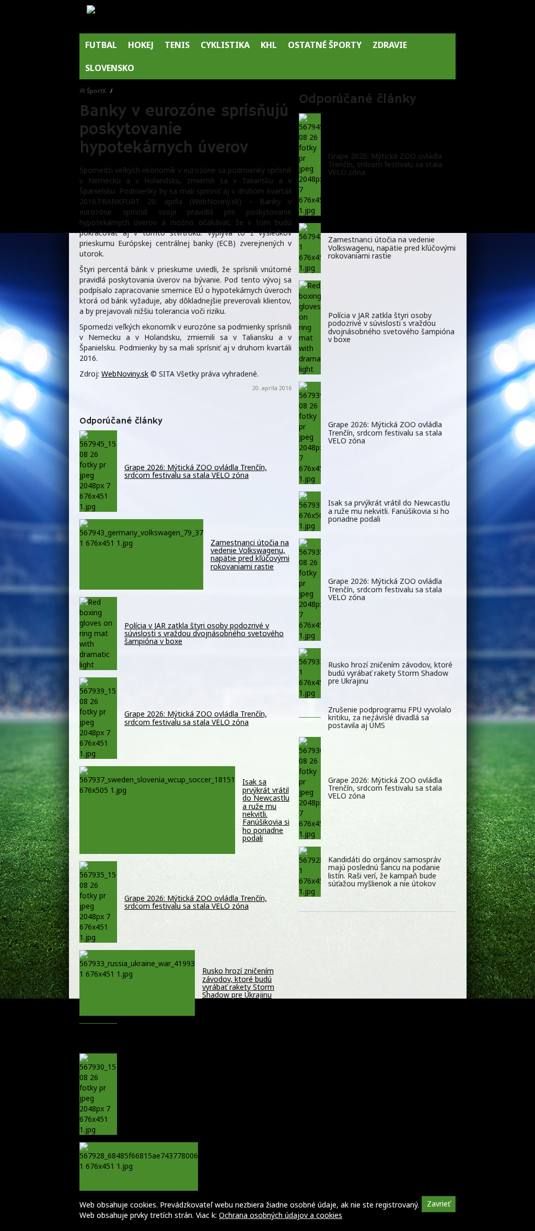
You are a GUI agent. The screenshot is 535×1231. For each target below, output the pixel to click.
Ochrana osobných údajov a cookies (280, 1215)
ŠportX (96, 91)
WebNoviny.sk (124, 374)
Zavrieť (438, 1204)
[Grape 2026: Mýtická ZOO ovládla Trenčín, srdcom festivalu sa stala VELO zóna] (310, 164)
